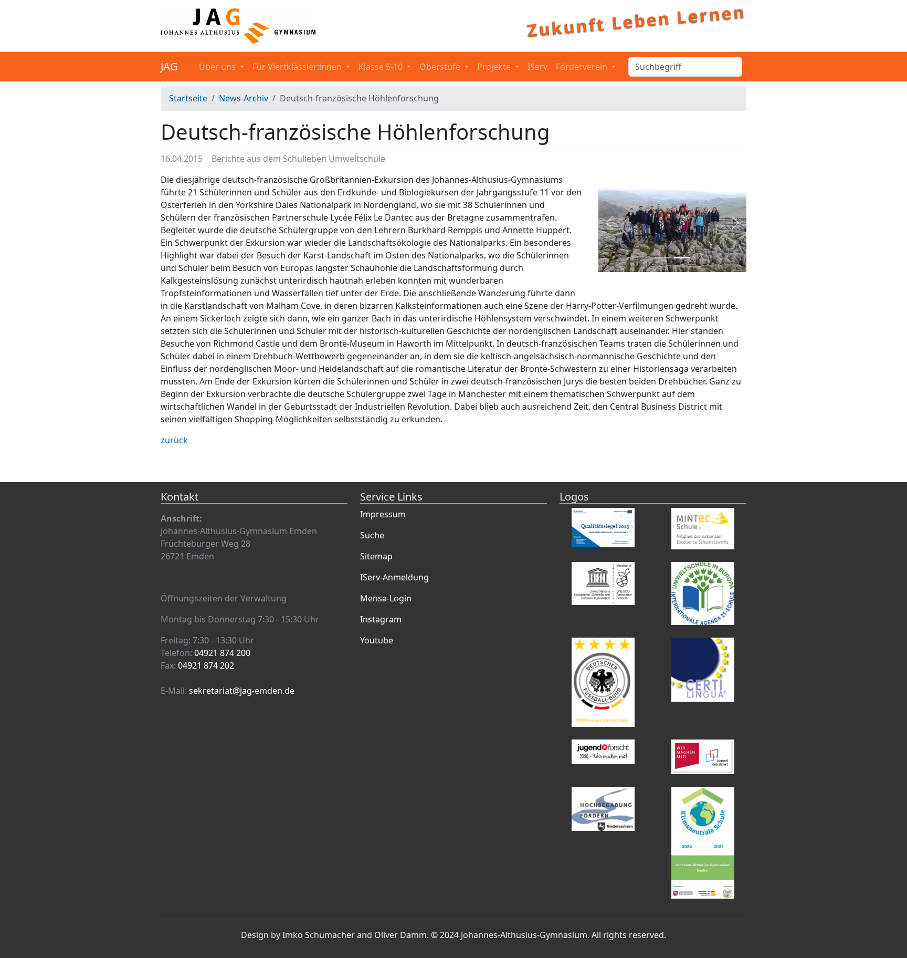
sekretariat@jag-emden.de (241, 690)
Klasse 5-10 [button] (381, 66)
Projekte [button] (495, 66)
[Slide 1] (663, 258)
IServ (537, 66)
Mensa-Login (386, 598)
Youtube (376, 640)
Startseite (188, 98)
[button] (609, 222)
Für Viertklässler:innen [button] (298, 66)
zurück (174, 440)
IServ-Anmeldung (394, 577)
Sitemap (376, 556)
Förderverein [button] (582, 66)
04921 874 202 (206, 665)
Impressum (383, 514)
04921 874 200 (222, 653)
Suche (372, 535)
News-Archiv (243, 98)
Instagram (381, 619)
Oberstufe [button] (440, 66)
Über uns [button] (218, 66)
